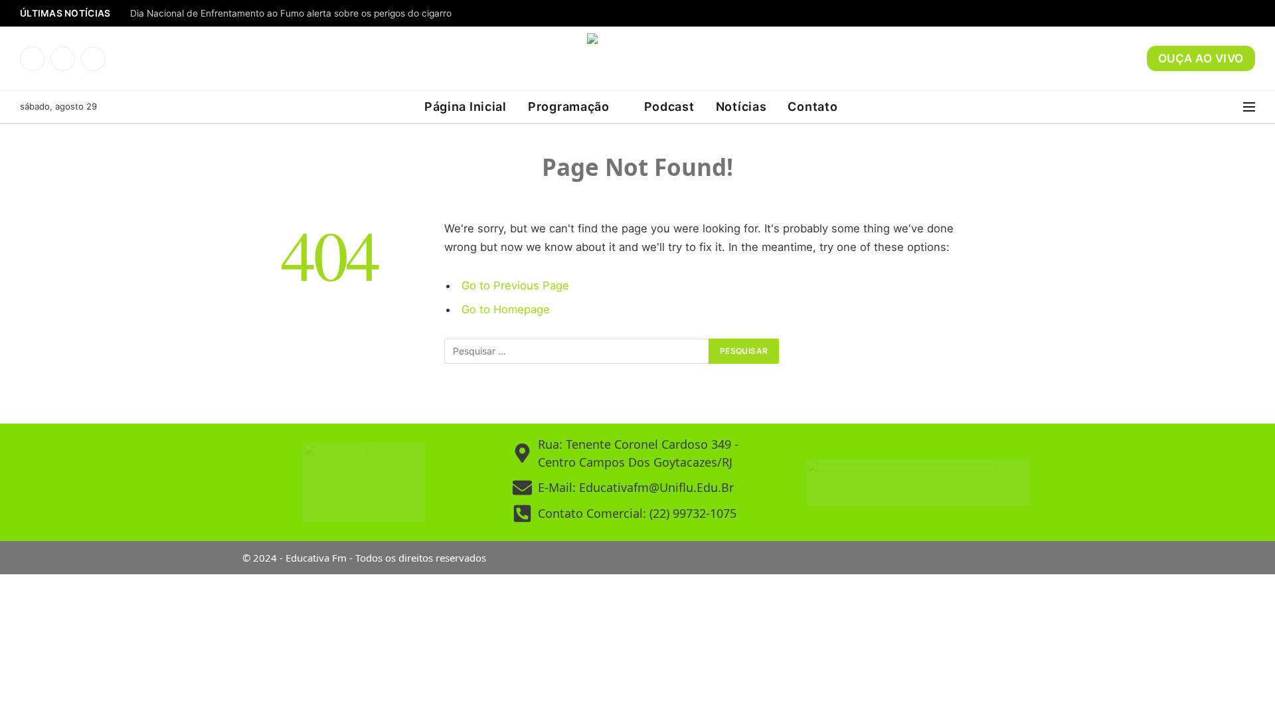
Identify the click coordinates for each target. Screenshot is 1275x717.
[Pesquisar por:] (577, 351)
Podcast (669, 107)
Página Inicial (465, 107)
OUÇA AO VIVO (1201, 58)
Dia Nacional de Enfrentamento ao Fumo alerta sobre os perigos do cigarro (291, 13)
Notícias (741, 107)
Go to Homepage (506, 309)
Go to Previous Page (515, 285)
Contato (812, 107)
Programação (569, 107)
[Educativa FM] (637, 58)
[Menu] (1249, 107)
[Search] (1234, 107)
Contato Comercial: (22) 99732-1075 (637, 513)
